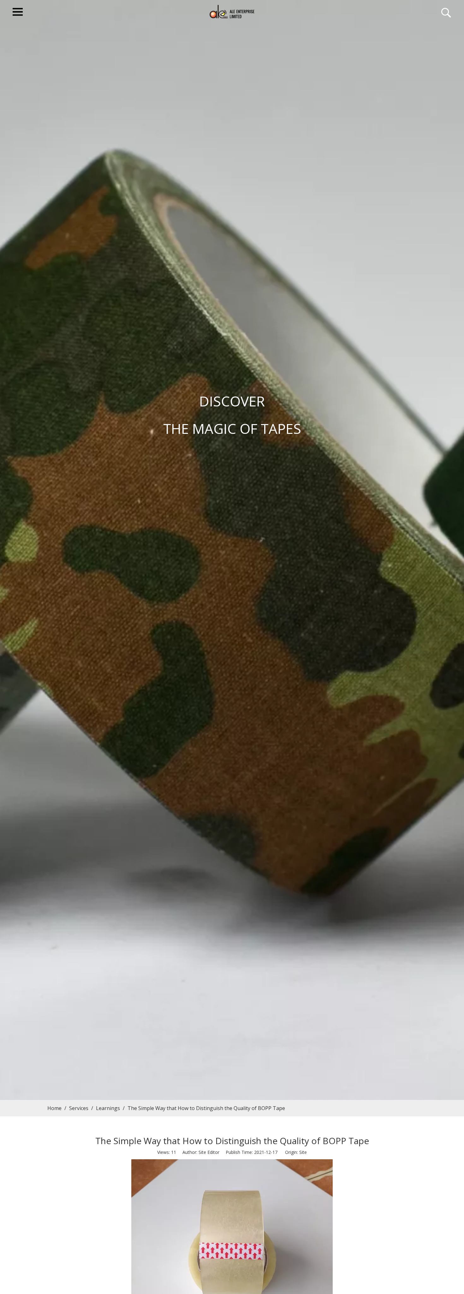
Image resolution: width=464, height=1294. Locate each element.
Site (303, 1152)
